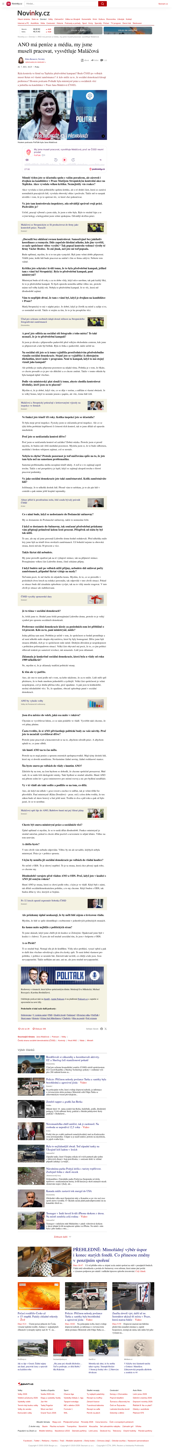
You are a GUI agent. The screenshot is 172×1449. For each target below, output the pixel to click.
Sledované (137, 23)
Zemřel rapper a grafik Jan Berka (64, 1101)
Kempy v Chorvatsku (119, 1394)
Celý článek (140, 1271)
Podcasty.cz (83, 998)
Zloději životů (60, 1015)
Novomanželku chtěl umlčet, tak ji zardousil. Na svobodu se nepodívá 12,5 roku (72, 1125)
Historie (60, 23)
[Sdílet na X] (105, 1028)
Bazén (45, 1426)
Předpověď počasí (71, 1422)
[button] (62, 115)
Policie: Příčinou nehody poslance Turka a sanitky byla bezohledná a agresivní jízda (76, 1080)
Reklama (45, 1441)
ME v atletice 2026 (72, 1405)
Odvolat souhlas (119, 1441)
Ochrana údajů (103, 1441)
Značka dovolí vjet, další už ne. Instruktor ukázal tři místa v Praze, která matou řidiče (131, 1316)
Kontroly (61, 1040)
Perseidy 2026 (87, 1422)
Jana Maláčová (42, 1037)
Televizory (117, 1431)
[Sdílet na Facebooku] (101, 1028)
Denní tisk (127, 23)
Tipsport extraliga (71, 1401)
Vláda (82, 1040)
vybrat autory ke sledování (34, 62)
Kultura (102, 19)
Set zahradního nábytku (110, 1426)
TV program (116, 23)
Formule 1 (68, 1409)
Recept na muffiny (94, 1398)
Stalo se (35, 19)
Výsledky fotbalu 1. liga (73, 1398)
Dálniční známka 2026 (142, 1398)
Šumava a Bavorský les (120, 1401)
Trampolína (71, 1426)
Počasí (106, 23)
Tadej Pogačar (47, 1405)
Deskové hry (105, 1431)
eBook (86, 60)
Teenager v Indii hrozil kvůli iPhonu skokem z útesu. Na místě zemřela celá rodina (75, 1214)
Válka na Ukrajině (72, 19)
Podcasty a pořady (73, 23)
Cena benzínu (101, 1422)
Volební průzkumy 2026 (28, 1398)
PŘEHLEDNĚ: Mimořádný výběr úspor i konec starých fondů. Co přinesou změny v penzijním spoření (111, 1254)
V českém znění (40, 1015)
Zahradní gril (127, 1426)
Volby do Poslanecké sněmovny (33, 704)
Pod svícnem (91, 1018)
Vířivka (138, 1426)
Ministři (90, 1040)
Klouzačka (93, 1426)
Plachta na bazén (57, 1426)
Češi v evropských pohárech (122, 1422)
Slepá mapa (26, 1018)
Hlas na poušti (78, 1018)
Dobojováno (26, 1015)
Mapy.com (56, 1422)
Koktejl (129, 19)
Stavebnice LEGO (62, 1431)
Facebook (27, 1441)
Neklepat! (71, 1015)
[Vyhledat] (102, 3)
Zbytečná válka (83, 1015)
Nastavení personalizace (138, 1441)
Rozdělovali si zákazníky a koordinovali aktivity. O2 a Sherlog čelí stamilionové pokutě (73, 1058)
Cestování (50, 23)
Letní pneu (93, 1431)
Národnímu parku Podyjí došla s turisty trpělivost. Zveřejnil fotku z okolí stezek (73, 1170)
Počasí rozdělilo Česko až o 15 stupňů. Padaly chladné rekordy (38, 1314)
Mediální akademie (74, 1441)
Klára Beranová (31, 59)
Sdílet (96, 60)
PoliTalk (94, 1015)
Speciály (98, 23)
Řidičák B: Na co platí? (142, 1405)
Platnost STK (138, 1413)
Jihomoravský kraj (53, 1176)
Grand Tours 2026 (48, 1413)
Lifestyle (120, 19)
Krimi (95, 19)
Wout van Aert (47, 1409)
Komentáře (86, 19)
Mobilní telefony (46, 1431)
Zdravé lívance (93, 1401)
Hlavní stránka (24, 19)
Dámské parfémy (79, 1431)
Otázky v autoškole (141, 1409)
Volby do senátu (24, 1409)
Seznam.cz (163, 4)
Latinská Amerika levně (120, 1409)
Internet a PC (23, 23)
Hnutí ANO (72, 1040)
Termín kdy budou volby (28, 1405)
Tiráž (62, 1441)
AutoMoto (35, 23)
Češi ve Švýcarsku (118, 1405)
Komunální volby (25, 1413)
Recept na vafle (93, 1409)
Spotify (47, 998)
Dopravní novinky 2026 (143, 1401)
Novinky (41, 59)
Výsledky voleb (24, 1401)
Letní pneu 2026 (140, 1394)
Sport (84, 23)
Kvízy (90, 23)
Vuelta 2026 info (47, 1394)
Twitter (37, 1441)
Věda (42, 23)
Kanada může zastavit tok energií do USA (69, 1191)
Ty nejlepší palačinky (95, 1394)
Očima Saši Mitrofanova (50, 1018)
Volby (50, 19)
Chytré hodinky (129, 1431)
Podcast (55, 1037)
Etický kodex (89, 1441)
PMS (50, 1015)
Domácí (43, 19)
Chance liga (69, 1394)
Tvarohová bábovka (95, 1405)
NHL (66, 1413)
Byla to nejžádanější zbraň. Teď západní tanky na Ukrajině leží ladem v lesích (72, 1147)
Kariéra (54, 1441)
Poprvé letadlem (117, 1398)
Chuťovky (66, 1018)
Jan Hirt (44, 1401)
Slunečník (83, 1426)
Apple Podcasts (57, 998)
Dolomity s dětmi (117, 1413)
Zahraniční (59, 19)
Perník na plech (93, 1413)
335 (105, 60)
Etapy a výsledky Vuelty (51, 1398)
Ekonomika (111, 19)
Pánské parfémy (145, 1431)
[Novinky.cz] (34, 13)
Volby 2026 (22, 1394)
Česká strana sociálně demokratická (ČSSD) (36, 1040)
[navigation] (3, 4)
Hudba (48, 1105)
